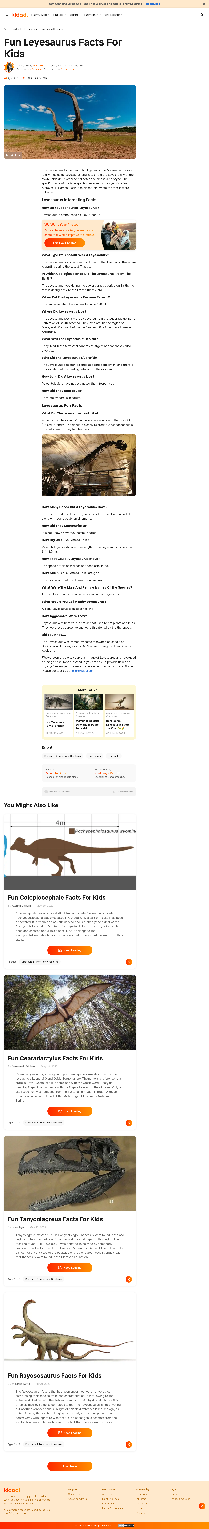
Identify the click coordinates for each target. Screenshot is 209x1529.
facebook (141, 1494)
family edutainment (112, 1508)
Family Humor (91, 15)
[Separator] (202, 1506)
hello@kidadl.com (82, 670)
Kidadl (6, 29)
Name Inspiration (112, 15)
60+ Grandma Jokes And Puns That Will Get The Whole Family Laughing (95, 3)
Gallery (15, 155)
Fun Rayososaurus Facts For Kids (55, 1375)
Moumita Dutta (39, 65)
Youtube (140, 1513)
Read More (153, 3)
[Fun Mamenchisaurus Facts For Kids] (88, 701)
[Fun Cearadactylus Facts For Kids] (70, 1012)
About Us (107, 1494)
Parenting (73, 15)
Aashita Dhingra (21, 905)
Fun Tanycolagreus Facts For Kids (55, 1219)
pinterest (141, 1498)
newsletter (108, 1503)
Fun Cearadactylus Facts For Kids (55, 1058)
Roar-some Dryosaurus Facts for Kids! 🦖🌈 (117, 724)
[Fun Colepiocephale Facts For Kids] (70, 851)
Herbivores (95, 756)
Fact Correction (125, 791)
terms (173, 1494)
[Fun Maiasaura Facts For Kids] (58, 702)
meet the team (110, 1498)
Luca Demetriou (34, 69)
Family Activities (39, 15)
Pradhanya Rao (68, 69)
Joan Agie (18, 1227)
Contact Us (74, 1494)
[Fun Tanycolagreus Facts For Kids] (70, 1173)
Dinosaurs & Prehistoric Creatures (58, 715)
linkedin (140, 1508)
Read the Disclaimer (59, 791)
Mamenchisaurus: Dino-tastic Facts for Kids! (87, 724)
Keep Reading (72, 950)
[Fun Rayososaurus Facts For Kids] (70, 1329)
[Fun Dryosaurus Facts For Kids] (119, 701)
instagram (141, 1503)
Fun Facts (58, 15)
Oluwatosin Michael (23, 1066)
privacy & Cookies (180, 1498)
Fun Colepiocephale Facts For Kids (57, 897)
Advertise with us (77, 1498)
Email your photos (64, 242)
